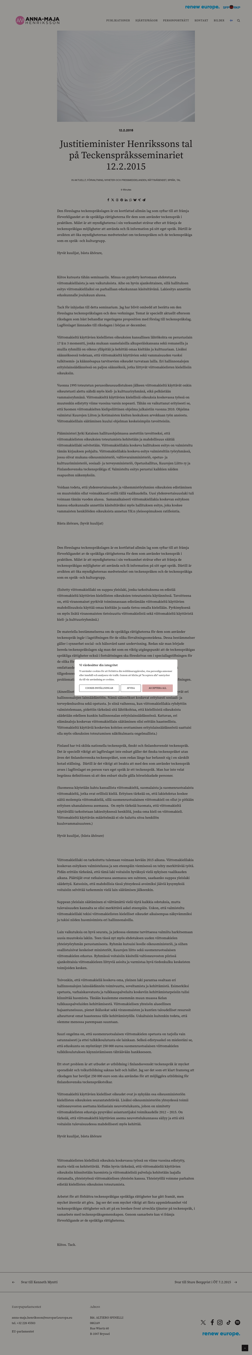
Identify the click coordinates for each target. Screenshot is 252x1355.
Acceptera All (157, 688)
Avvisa (131, 688)
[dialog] (126, 677)
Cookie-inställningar (99, 688)
